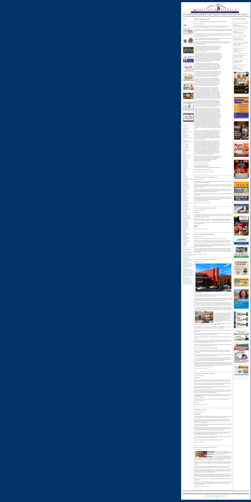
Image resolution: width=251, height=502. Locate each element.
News (184, 204)
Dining (184, 156)
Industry (184, 191)
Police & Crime (185, 215)
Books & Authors (185, 135)
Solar (183, 230)
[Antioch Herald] (216, 13)
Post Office (184, 219)
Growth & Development (186, 179)
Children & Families (186, 141)
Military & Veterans (186, 203)
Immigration (185, 190)
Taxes (184, 235)
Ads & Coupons (185, 127)
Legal (183, 199)
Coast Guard (185, 145)
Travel (184, 239)
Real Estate (184, 223)
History (184, 183)
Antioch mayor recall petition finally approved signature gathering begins (187, 279)
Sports (184, 232)
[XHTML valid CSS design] (221, 496)
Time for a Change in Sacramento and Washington (206, 447)
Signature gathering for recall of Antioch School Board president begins (187, 282)
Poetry (184, 214)
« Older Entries (197, 21)
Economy (184, 164)
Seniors (184, 227)
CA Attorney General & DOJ (187, 137)
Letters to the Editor (186, 209)
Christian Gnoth (213, 496)
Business (184, 136)
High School (185, 181)
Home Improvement (186, 185)
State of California (185, 233)
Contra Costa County (186, 150)
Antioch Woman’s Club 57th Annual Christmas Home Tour (213, 21)
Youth (184, 245)
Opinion (184, 208)
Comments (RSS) (220, 495)
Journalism (184, 196)
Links (234, 15)
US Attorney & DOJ (186, 240)
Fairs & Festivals (185, 168)
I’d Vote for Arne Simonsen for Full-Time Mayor (205, 208)
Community (184, 146)
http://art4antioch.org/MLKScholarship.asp (201, 200)
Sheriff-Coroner (185, 228)
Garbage (184, 176)
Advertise (209, 15)
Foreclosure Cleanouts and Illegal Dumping (205, 373)
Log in (225, 495)
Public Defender (185, 222)
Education (184, 165)
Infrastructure (185, 193)
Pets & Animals (185, 213)
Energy (184, 166)
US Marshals (185, 242)
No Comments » (211, 171)
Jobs (183, 195)
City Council (185, 144)
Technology (184, 237)
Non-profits (184, 205)
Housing (184, 189)
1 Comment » (206, 404)
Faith (183, 169)
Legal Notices (224, 15)
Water (184, 243)
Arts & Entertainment (186, 131)
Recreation (184, 224)
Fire (183, 173)
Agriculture (184, 129)
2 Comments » (206, 229)
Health (184, 180)
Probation (184, 220)
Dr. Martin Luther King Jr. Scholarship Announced (206, 177)
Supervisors (184, 234)
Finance (184, 171)
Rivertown (184, 225)
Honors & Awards (185, 188)
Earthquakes (185, 160)
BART (184, 132)
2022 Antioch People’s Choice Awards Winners (196, 15)
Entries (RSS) (215, 495)
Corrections (184, 151)
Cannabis (184, 140)
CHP (183, 142)
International (185, 194)
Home (184, 15)
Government (185, 178)
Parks (184, 210)
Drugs (184, 159)
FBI (183, 170)
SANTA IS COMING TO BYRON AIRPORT (204, 234)
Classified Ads (216, 15)
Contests (184, 149)
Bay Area (184, 134)
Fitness (184, 174)
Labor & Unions (185, 198)
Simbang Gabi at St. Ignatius (201, 409)
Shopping (184, 229)
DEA (183, 154)
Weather (184, 244)
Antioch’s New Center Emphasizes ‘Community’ (205, 259)
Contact (239, 15)
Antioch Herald (210, 495)
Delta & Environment (186, 155)
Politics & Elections (186, 218)
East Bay (184, 161)
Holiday (184, 184)
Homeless (184, 186)
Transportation (185, 238)
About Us (230, 15)
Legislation (184, 200)
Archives (244, 15)
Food (183, 175)
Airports (184, 130)
